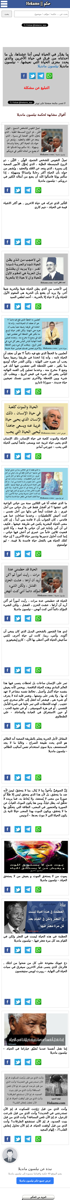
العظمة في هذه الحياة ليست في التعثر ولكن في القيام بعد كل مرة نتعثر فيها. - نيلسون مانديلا (35, 938)
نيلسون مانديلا (48, 65)
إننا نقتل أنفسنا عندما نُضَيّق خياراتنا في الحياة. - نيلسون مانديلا (35, 1050)
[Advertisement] (35, 36)
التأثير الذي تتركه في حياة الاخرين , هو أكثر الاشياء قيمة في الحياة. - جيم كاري (35, 205)
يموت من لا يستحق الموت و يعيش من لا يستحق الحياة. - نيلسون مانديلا (35, 878)
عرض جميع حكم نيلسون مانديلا (35, 1180)
